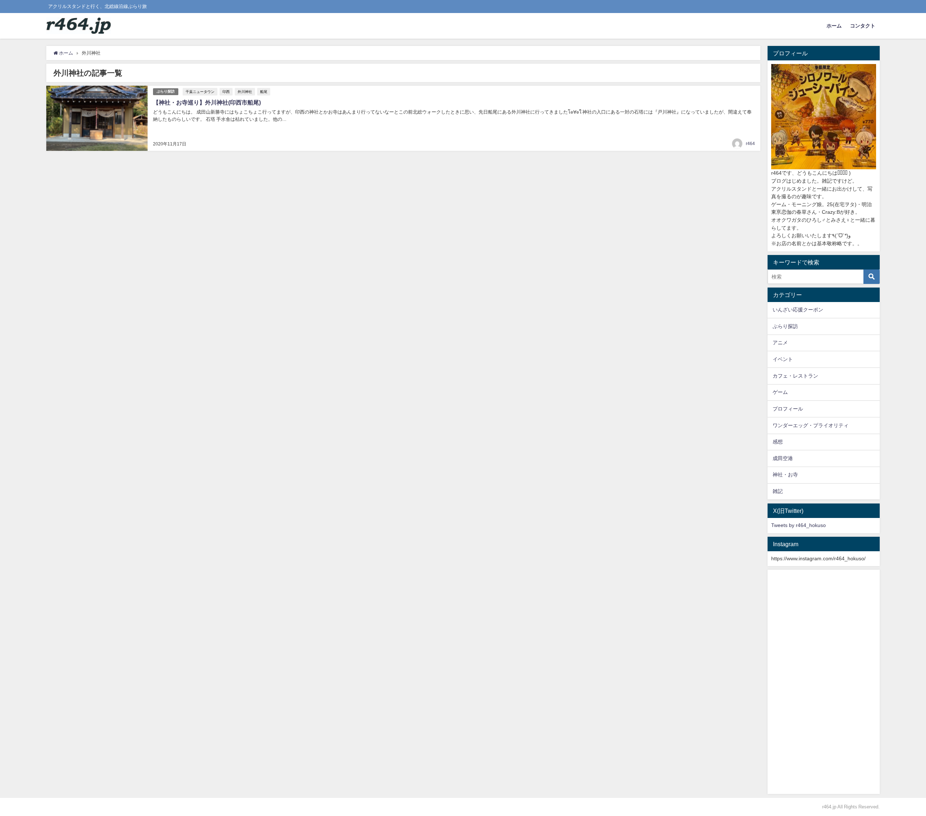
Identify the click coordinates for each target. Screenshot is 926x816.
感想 (778, 441)
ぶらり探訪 (166, 91)
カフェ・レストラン (795, 375)
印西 (226, 91)
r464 (750, 143)
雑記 (778, 491)
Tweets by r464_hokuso (798, 525)
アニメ (780, 342)
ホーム (834, 25)
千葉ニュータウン (200, 91)
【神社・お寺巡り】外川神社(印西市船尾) (207, 102)
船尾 (263, 91)
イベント (783, 359)
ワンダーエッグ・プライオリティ (811, 425)
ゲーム (780, 392)
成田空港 (783, 458)
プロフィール (788, 408)
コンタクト (862, 25)
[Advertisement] (823, 681)
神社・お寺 (785, 474)
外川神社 (245, 91)
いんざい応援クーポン (798, 309)
